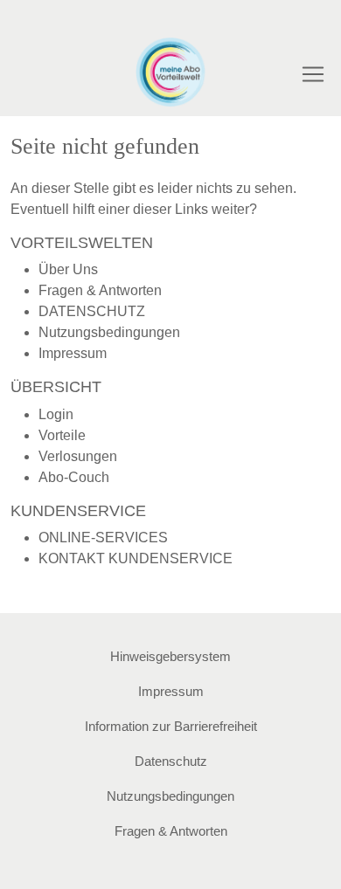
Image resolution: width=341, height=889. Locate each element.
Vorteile (62, 435)
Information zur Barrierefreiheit (171, 726)
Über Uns (68, 269)
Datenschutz (171, 761)
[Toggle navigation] (313, 74)
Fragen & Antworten (100, 290)
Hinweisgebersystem (170, 656)
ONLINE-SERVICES (103, 537)
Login (55, 414)
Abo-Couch (73, 477)
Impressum (72, 353)
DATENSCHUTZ (91, 311)
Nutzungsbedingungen (109, 332)
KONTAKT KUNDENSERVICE (135, 558)
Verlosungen (77, 456)
